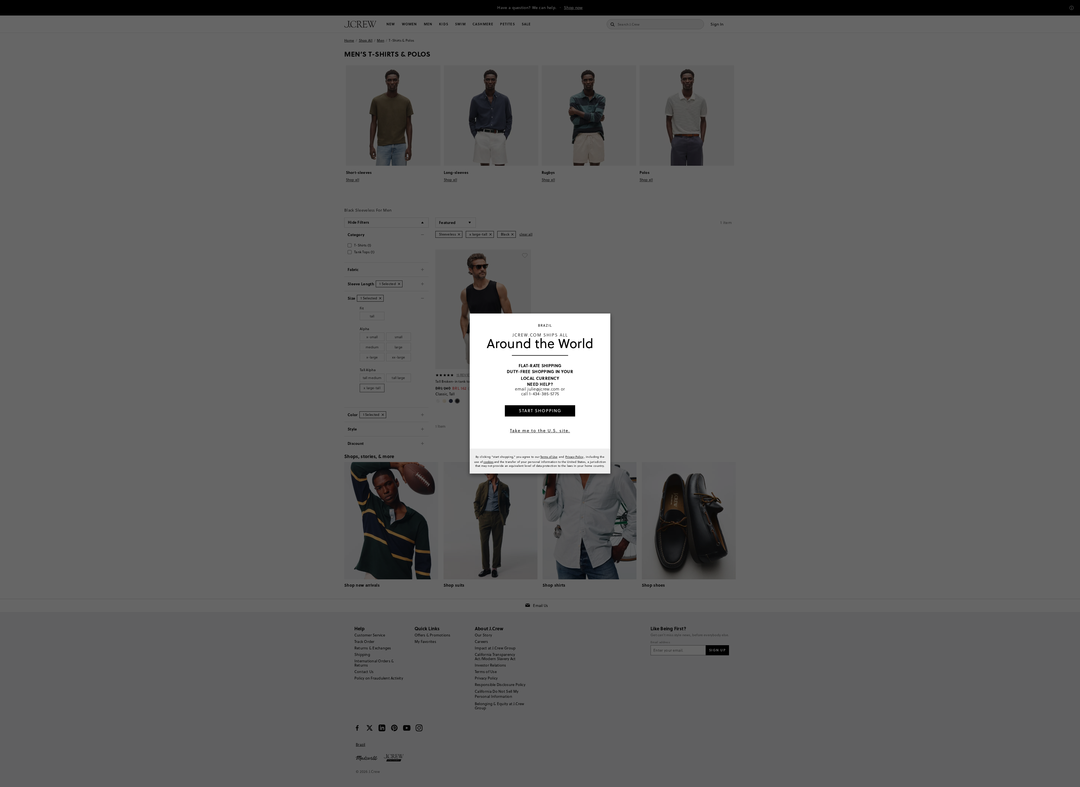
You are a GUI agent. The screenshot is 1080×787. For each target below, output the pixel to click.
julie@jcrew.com (543, 389)
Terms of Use (548, 457)
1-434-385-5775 (544, 394)
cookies (488, 462)
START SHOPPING (540, 411)
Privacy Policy (574, 457)
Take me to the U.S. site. (540, 431)
